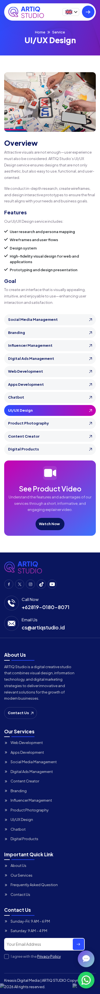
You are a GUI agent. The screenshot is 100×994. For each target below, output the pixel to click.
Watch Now (49, 524)
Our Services (21, 875)
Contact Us (18, 713)
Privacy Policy (49, 956)
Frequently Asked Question (34, 885)
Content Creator (23, 436)
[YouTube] (52, 584)
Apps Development (26, 384)
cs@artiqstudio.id (43, 627)
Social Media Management (33, 319)
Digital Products (23, 449)
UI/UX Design (20, 410)
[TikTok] (41, 584)
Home (40, 32)
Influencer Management (30, 345)
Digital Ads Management (31, 358)
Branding (16, 332)
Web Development (25, 371)
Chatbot (16, 397)
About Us (18, 865)
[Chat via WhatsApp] (86, 980)
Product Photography (28, 423)
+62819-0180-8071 (45, 607)
